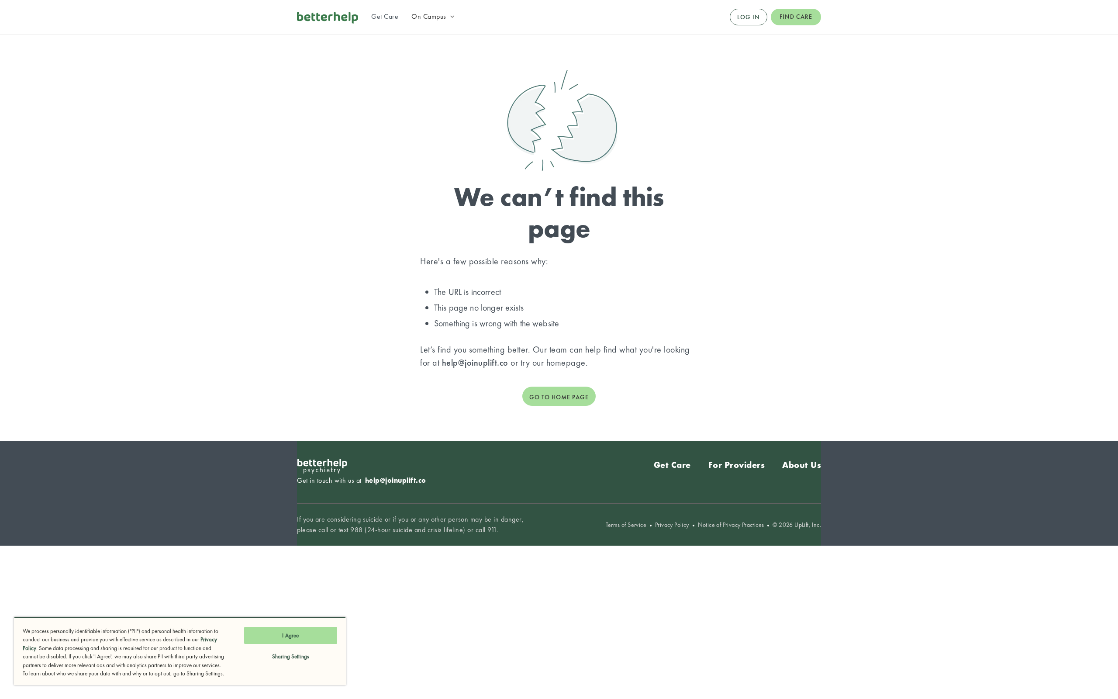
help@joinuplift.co (475, 362)
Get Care (672, 465)
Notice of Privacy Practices (731, 525)
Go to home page (559, 397)
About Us (801, 465)
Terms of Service (626, 525)
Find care (796, 17)
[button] (433, 16)
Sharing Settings (290, 656)
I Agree (290, 635)
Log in (748, 17)
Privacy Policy (672, 525)
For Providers (736, 465)
